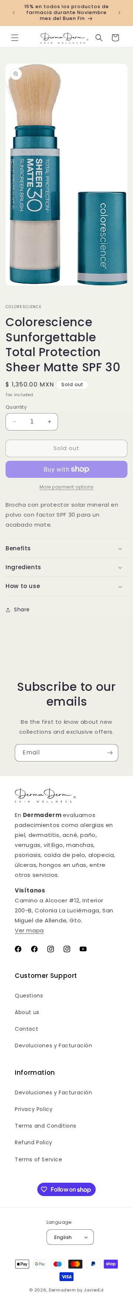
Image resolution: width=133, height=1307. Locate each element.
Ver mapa (29, 930)
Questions (29, 995)
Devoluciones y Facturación (53, 1045)
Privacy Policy (33, 1109)
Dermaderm (62, 1290)
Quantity (16, 407)
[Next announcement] (119, 12)
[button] (15, 38)
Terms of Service (38, 1159)
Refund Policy (33, 1142)
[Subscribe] (110, 752)
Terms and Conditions (45, 1125)
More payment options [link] (67, 487)
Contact (26, 1029)
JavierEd (94, 1290)
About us (27, 1012)
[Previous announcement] (14, 12)
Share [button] (22, 609)
